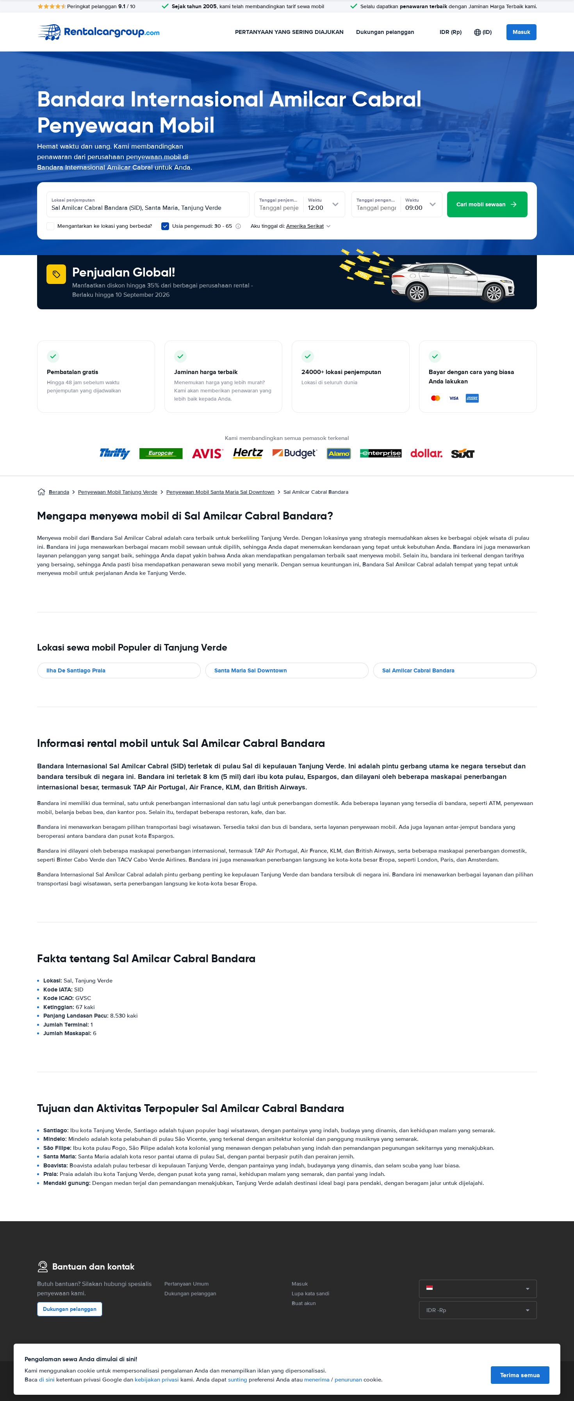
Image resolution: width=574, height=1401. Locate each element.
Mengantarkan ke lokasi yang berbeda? (103, 226)
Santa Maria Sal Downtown (250, 670)
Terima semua (520, 1375)
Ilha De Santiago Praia (75, 670)
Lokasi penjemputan (73, 200)
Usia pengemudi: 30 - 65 (202, 226)
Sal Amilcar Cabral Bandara (418, 670)
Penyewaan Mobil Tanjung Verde (117, 492)
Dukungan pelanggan (385, 32)
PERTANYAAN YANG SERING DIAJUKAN (289, 32)
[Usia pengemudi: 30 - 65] (165, 226)
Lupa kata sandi (310, 1293)
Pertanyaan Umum (186, 1283)
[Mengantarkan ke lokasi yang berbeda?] (50, 226)
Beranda (59, 492)
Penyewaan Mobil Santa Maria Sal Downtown (220, 492)
